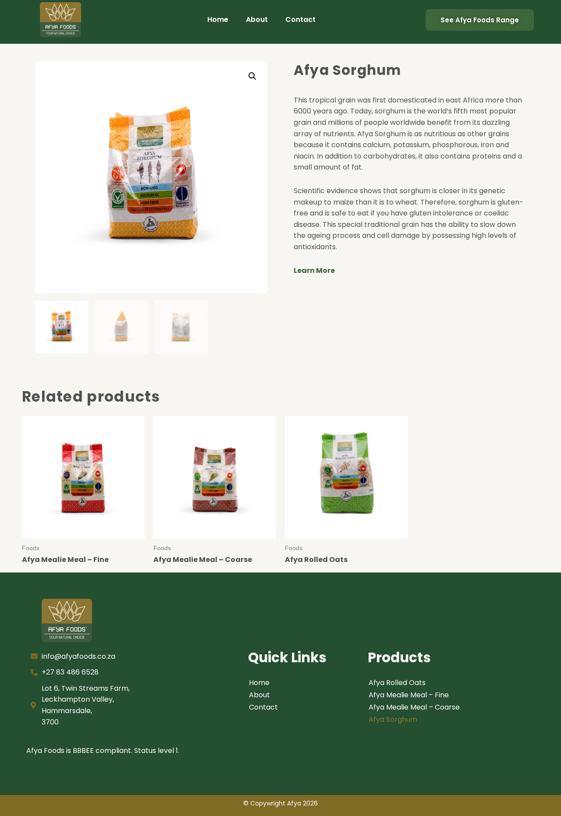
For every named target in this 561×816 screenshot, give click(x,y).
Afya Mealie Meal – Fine (409, 695)
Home (217, 19)
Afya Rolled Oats (397, 683)
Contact (300, 19)
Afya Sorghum (393, 719)
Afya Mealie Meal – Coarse (414, 707)
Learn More (314, 270)
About (257, 19)
